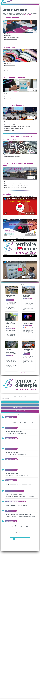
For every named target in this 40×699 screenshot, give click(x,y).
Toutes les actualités (20, 373)
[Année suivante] (29, 535)
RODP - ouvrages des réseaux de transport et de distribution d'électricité (16, 185)
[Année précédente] (11, 535)
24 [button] (11, 547)
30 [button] (28, 547)
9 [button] (28, 540)
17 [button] (11, 545)
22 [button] (25, 545)
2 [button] (28, 538)
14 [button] (22, 543)
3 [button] (11, 540)
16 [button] (28, 543)
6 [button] (28, 549)
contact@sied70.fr (27, 14)
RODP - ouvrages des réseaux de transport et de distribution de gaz (15, 187)
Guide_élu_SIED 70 (8, 63)
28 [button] (22, 547)
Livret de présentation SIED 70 (10, 65)
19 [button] (17, 545)
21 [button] (22, 545)
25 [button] (14, 547)
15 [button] (25, 543)
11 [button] (14, 543)
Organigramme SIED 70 (8, 35)
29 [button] (17, 538)
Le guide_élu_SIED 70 (8, 121)
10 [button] (11, 543)
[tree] (20, 37)
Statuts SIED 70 (7, 33)
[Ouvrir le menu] (38, 1)
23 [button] (28, 545)
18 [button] (14, 545)
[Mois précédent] (12, 535)
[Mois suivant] (27, 535)
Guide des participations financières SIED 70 (12, 37)
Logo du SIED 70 (7, 41)
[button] (14, 539)
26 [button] (17, 547)
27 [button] (11, 538)
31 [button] (22, 538)
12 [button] (17, 543)
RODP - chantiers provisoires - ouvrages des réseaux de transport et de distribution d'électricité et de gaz (21, 181)
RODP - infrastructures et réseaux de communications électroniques (15, 183)
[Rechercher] (37, 398)
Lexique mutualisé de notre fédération (11, 39)
